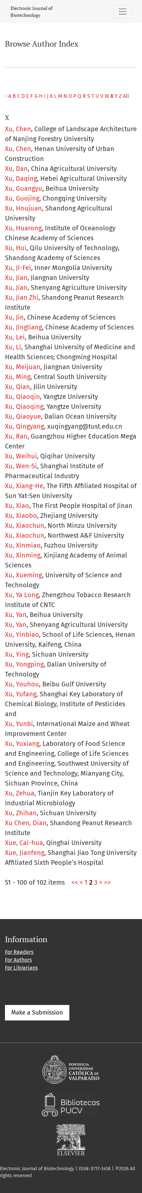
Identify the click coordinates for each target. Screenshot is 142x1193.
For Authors (18, 960)
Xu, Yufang (20, 694)
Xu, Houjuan (23, 208)
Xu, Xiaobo (21, 516)
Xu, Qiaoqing (24, 406)
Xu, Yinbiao (22, 634)
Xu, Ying (17, 654)
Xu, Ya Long (22, 595)
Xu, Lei (15, 337)
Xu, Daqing (21, 178)
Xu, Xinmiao (23, 545)
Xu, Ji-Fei (18, 268)
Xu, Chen (18, 129)
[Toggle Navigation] (122, 11)
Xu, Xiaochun (24, 525)
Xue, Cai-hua (24, 843)
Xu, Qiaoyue (23, 416)
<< (74, 882)
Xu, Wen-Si (21, 466)
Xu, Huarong (23, 228)
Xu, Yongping (24, 664)
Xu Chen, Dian (26, 823)
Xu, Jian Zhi (21, 297)
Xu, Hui (15, 248)
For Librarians (21, 968)
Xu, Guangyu (23, 188)
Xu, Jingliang (23, 327)
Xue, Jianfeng (24, 853)
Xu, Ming (17, 377)
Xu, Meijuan (22, 367)
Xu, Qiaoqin (22, 397)
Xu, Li (13, 347)
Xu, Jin (14, 317)
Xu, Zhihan (21, 813)
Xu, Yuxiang (22, 744)
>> (107, 882)
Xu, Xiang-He (24, 486)
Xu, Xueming (23, 575)
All (126, 96)
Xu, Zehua (19, 793)
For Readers (19, 952)
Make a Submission (37, 1012)
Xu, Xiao (17, 506)
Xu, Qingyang (24, 426)
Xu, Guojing (22, 198)
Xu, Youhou (22, 684)
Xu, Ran (16, 436)
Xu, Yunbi (19, 724)
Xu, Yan (15, 615)
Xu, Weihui (21, 456)
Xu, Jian (16, 278)
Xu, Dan (16, 169)
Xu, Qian (17, 387)
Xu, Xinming (22, 555)
